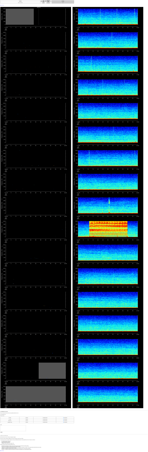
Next (3, 5)
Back (1, 5)
